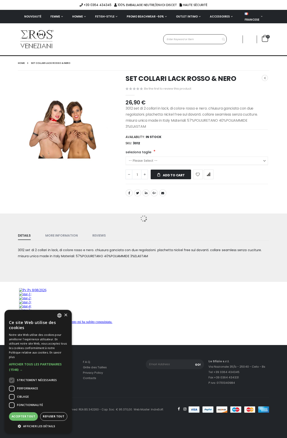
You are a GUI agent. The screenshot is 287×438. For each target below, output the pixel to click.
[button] (38, 367)
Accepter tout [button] (23, 416)
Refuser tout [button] (53, 416)
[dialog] (38, 372)
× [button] (65, 315)
